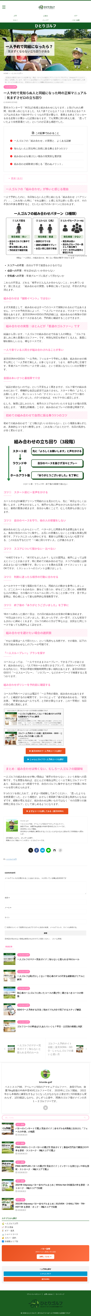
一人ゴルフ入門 (11, 859)
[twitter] (30, 850)
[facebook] (36, 850)
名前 (7, 898)
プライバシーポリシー (34, 1294)
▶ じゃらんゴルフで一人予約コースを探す (45, 759)
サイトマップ (60, 1294)
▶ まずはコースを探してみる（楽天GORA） (45, 811)
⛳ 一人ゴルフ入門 (10, 1223)
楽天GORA (45, 1279)
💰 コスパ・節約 (9, 1238)
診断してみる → (45, 1257)
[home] (45, 1107)
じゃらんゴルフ (45, 1274)
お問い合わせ (48, 1294)
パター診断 (76, 20)
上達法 (45, 16)
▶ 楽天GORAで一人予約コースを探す (45, 751)
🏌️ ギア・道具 (8, 1230)
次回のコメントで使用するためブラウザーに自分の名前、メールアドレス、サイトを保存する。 (42, 927)
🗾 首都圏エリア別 (10, 1241)
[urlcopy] (60, 850)
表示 (19, 178)
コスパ (15, 20)
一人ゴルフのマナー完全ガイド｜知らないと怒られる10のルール (48, 959)
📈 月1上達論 (7, 1227)
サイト (7, 917)
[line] (48, 850)
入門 (15, 16)
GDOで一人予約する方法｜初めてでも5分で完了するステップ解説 (49, 1009)
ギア (75, 16)
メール (8, 907)
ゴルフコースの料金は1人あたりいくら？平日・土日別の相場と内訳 (49, 1026)
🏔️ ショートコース (10, 1234)
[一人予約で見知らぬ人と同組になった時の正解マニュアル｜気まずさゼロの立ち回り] (42, 850)
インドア (45, 20)
